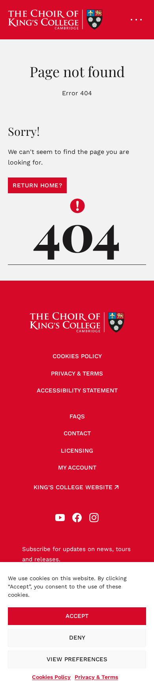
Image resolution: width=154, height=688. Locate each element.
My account (77, 467)
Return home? (37, 185)
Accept (77, 616)
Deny (77, 637)
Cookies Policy (51, 677)
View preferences (77, 659)
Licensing (77, 450)
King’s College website (73, 487)
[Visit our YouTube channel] (60, 517)
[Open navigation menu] (136, 20)
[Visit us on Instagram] (94, 517)
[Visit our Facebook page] (77, 517)
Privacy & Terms (96, 677)
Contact (77, 433)
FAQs (77, 416)
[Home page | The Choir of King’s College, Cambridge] (55, 19)
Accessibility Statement (77, 390)
